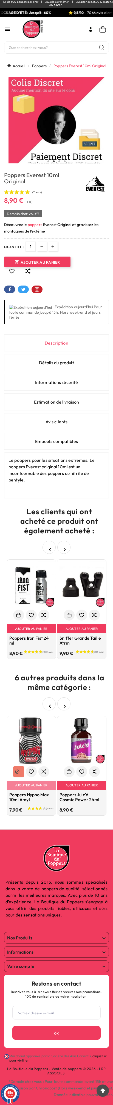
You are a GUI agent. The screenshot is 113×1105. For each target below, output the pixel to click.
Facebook (9, 289)
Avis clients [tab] (57, 421)
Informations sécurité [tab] (56, 382)
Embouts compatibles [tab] (56, 441)
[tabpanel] (56, 125)
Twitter (23, 289)
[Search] (101, 47)
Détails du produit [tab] (56, 362)
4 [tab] (64, 161)
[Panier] (104, 29)
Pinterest (37, 289)
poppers (35, 224)
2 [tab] (53, 161)
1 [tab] (48, 161)
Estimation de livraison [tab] (56, 402)
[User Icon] (90, 29)
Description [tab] (56, 343)
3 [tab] (59, 161)
